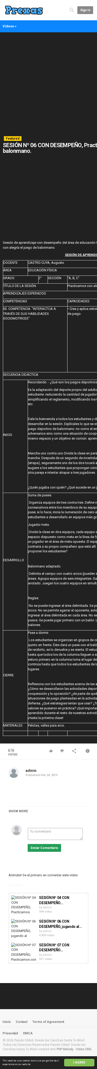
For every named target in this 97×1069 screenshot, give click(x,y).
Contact (21, 1022)
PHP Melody (65, 1049)
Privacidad (10, 1033)
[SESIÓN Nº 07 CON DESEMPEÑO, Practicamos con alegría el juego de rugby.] (23, 952)
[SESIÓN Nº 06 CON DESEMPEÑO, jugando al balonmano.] (23, 929)
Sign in (85, 10)
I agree (79, 1062)
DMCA (28, 1033)
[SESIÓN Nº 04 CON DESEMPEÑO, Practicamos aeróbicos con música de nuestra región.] (23, 905)
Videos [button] (8, 26)
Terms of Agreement (48, 1022)
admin (31, 770)
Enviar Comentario (44, 848)
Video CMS (83, 1049)
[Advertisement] (48, 84)
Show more (18, 811)
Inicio (7, 1022)
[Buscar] (72, 9)
